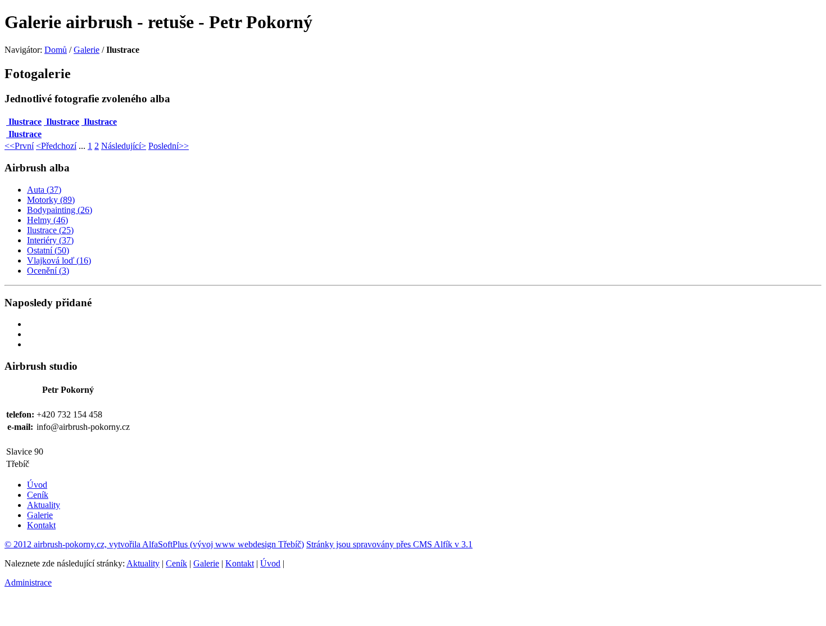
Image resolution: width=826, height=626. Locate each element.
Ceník (37, 495)
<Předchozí (56, 146)
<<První (19, 146)
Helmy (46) (47, 220)
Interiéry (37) (50, 240)
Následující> (123, 146)
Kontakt (41, 525)
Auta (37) (44, 189)
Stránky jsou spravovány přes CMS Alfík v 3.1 (389, 544)
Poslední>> (168, 146)
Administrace (28, 582)
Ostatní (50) (48, 250)
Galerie (86, 50)
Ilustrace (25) (50, 230)
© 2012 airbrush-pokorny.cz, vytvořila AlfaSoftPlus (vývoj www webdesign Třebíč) (154, 544)
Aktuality (43, 505)
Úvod (37, 484)
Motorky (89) (51, 200)
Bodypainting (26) (59, 210)
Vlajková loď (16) (59, 260)
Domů (55, 50)
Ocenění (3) (48, 270)
